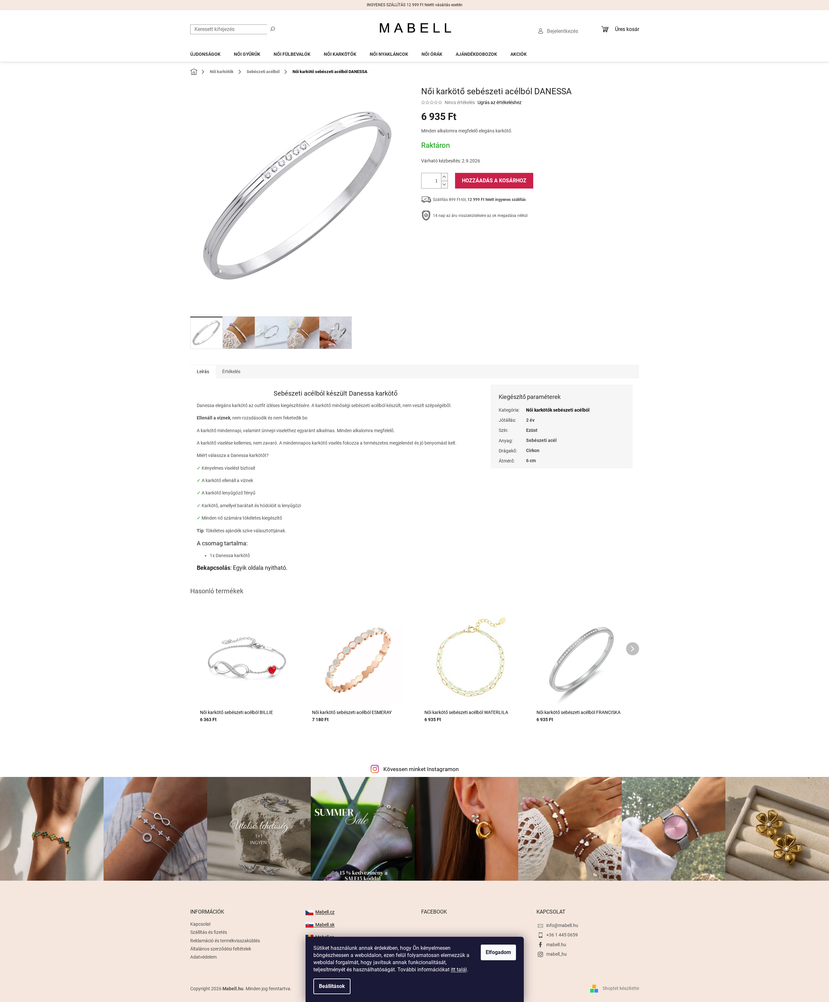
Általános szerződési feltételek (220, 948)
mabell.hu (556, 944)
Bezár (466, 235)
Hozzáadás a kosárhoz (494, 180)
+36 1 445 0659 (562, 934)
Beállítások (332, 986)
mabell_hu (556, 954)
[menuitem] (205, 52)
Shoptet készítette (621, 988)
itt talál (459, 969)
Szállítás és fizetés (208, 932)
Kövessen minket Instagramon (421, 769)
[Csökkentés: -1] (444, 184)
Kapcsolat (200, 924)
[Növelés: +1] (444, 177)
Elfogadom (498, 952)
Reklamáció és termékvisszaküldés (225, 940)
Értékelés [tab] (231, 371)
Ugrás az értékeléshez (500, 102)
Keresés (272, 28)
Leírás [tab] (203, 371)
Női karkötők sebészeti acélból (558, 410)
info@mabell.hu (562, 925)
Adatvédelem (203, 957)
